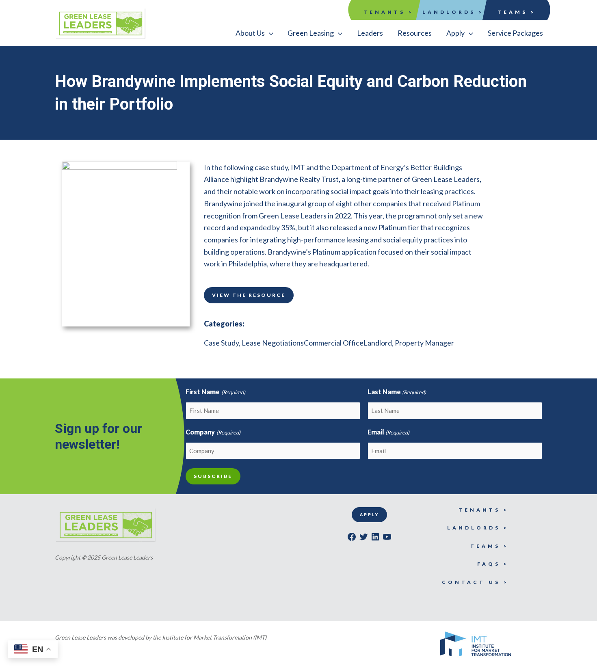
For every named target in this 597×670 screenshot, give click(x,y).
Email (388, 432)
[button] (254, 33)
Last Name (397, 392)
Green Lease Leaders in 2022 (305, 215)
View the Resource (249, 295)
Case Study (221, 342)
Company (213, 432)
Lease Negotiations (273, 342)
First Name (215, 392)
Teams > (517, 12)
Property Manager (424, 342)
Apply (369, 514)
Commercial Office (333, 342)
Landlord (377, 342)
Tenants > (388, 12)
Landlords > (453, 12)
